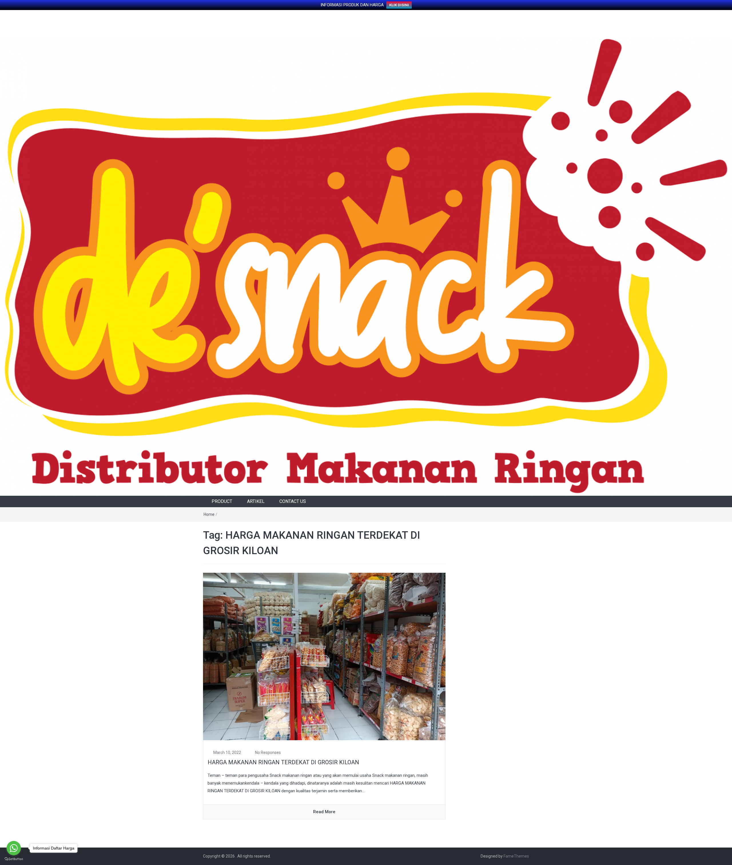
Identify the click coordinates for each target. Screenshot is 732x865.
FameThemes (516, 856)
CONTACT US (292, 501)
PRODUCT (222, 501)
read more (324, 811)
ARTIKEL (255, 501)
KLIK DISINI (399, 5)
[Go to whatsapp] (14, 848)
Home (209, 514)
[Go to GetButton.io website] (14, 859)
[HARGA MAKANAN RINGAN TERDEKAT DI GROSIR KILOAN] (324, 656)
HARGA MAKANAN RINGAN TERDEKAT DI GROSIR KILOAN (283, 762)
